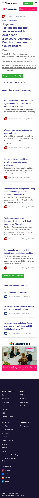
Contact (4, 451)
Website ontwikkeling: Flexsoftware (13, 495)
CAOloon (23, 395)
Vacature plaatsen (7, 440)
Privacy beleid (24, 426)
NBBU (3, 413)
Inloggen (4, 448)
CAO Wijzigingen (7, 426)
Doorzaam (5, 409)
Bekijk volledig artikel (10, 76)
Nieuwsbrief (28, 3)
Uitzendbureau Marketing (10, 455)
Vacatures (5, 437)
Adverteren (5, 433)
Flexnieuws (5, 398)
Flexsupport (24, 402)
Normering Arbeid (7, 417)
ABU (3, 406)
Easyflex (23, 398)
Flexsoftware (24, 406)
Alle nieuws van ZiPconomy (13, 276)
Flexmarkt (5, 395)
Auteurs (4, 444)
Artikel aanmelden (7, 429)
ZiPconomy (6, 50)
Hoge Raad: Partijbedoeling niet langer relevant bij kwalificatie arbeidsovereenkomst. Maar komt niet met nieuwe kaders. (19, 67)
